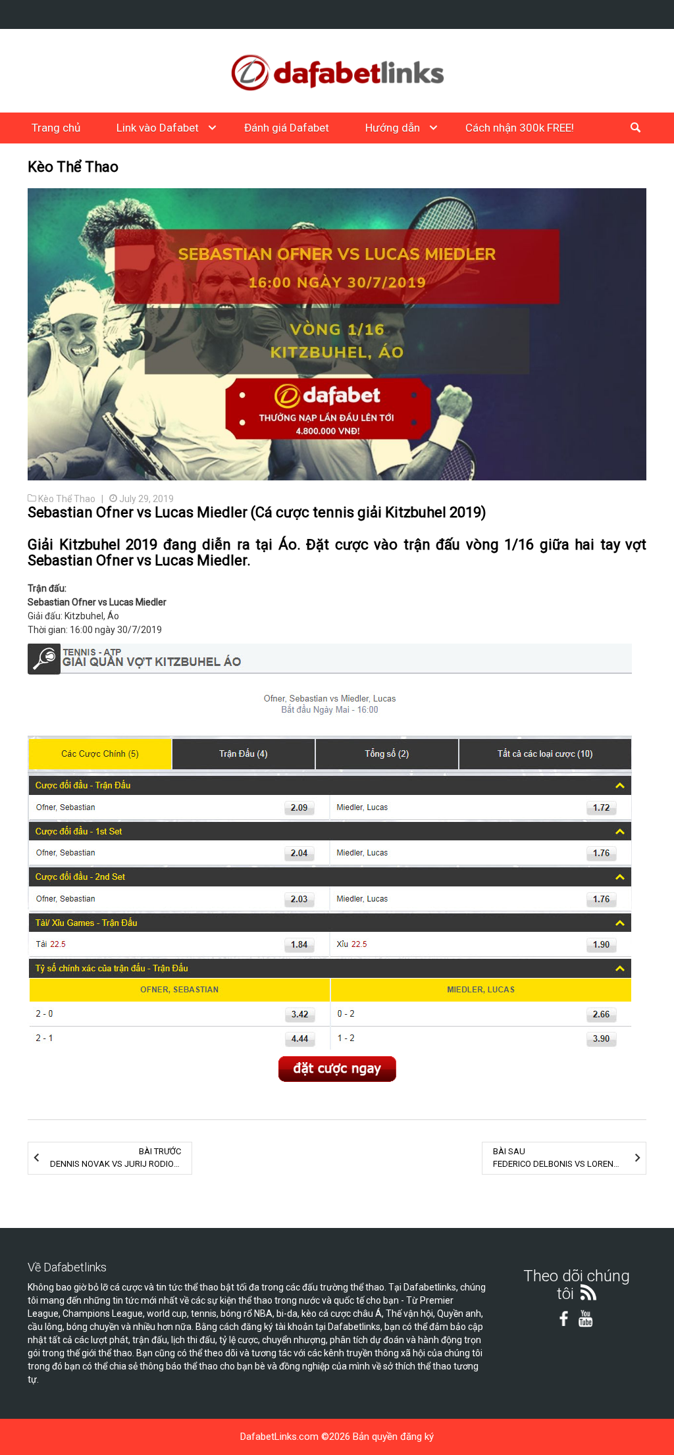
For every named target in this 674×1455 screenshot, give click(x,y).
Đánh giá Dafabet (286, 127)
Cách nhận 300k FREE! (519, 127)
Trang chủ (56, 127)
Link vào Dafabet (158, 127)
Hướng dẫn (392, 127)
